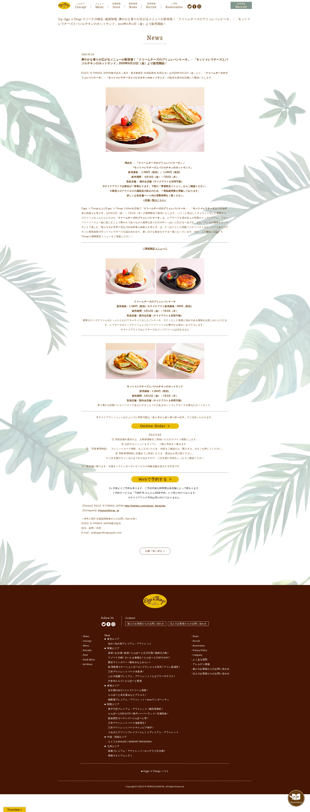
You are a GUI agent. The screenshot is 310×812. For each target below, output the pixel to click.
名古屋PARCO (115, 690)
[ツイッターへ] (189, 6)
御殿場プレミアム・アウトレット (126, 699)
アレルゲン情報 (201, 664)
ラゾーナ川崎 (115, 657)
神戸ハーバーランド (144, 713)
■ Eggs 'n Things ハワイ (155, 771)
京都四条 (162, 713)
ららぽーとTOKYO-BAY (156, 657)
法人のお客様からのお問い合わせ (188, 623)
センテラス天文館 (154, 751)
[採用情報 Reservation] (241, 5)
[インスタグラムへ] (199, 6)
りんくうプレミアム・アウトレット (159, 732)
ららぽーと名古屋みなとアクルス (126, 695)
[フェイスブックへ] (194, 6)
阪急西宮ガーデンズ (119, 718)
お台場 (118, 653)
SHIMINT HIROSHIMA (140, 741)
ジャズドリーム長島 (135, 690)
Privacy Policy (200, 650)
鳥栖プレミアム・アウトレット (125, 751)
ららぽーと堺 (139, 718)
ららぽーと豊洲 (133, 681)
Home (86, 636)
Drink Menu (89, 659)
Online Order (153, 426)
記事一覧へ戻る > (155, 551)
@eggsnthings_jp (108, 510)
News (133, 6)
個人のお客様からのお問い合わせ (145, 623)
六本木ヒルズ (115, 681)
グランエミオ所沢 (152, 667)
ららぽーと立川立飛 (142, 653)
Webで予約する (152, 479)
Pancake (87, 650)
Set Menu (88, 664)
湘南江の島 (161, 653)
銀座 (126, 653)
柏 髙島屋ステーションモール (124, 667)
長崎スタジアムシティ (120, 755)
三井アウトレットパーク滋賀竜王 (126, 723)
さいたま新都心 (133, 657)
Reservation (174, 6)
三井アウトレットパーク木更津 (125, 671)
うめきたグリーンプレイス (122, 732)
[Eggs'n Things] (64, 6)
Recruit (151, 6)
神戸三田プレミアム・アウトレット (127, 709)
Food (85, 655)
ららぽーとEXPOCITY (119, 713)
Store (116, 6)
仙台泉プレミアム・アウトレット (133, 643)
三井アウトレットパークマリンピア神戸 (130, 727)
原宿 (110, 653)
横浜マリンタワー (118, 662)
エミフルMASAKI (117, 741)
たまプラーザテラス (163, 676)
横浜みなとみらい (139, 662)
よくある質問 (200, 659)
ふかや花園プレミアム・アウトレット (129, 676)
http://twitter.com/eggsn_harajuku (145, 505)
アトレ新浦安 (171, 667)
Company (197, 655)
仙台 (110, 643)
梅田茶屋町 (155, 709)
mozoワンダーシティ (158, 699)
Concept (80, 6)
